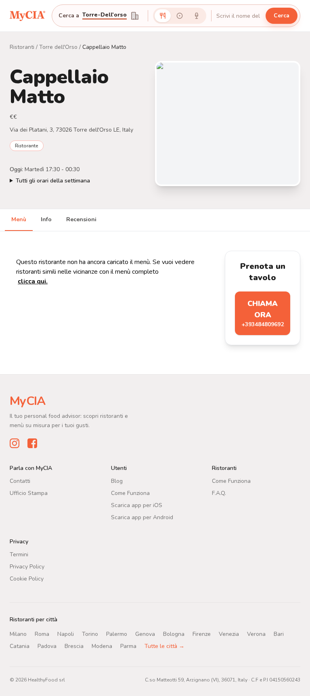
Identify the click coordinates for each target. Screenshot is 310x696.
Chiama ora (262, 313)
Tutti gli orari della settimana (53, 180)
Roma (42, 634)
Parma (128, 646)
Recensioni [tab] (81, 219)
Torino (90, 634)
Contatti (20, 481)
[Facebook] (32, 443)
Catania (19, 646)
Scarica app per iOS (136, 505)
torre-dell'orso (104, 15)
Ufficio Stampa (29, 493)
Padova (47, 646)
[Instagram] (14, 443)
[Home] (27, 15)
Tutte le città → (164, 646)
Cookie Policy (27, 579)
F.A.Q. (219, 493)
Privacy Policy (27, 566)
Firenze (202, 634)
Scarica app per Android (142, 517)
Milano (18, 634)
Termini (19, 554)
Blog (117, 481)
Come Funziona (130, 493)
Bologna (173, 634)
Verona (256, 634)
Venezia (229, 634)
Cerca (281, 15)
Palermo (116, 634)
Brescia (74, 646)
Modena (102, 646)
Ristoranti (22, 47)
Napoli (65, 634)
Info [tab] (46, 219)
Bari (279, 634)
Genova (145, 634)
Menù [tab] (18, 219)
